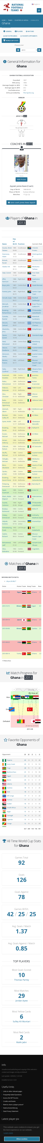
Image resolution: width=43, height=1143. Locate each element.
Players (20, 31)
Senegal (10, 815)
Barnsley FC (36, 484)
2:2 (40, 653)
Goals (21, 875)
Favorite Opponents (29, 36)
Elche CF (35, 509)
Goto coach (22, 202)
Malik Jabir (21, 1042)
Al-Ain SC (35, 490)
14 (25, 815)
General (9, 31)
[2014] (39, 50)
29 (25, 764)
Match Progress (11, 36)
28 (25, 768)
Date (4, 586)
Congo (9, 823)
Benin (9, 780)
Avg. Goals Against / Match (21, 943)
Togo (9, 768)
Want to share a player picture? (13, 1104)
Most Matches (21, 991)
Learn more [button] (8, 1133)
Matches (30, 31)
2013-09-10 (6, 620)
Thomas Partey (21, 979)
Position (21, 244)
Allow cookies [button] (21, 1139)
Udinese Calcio (37, 400)
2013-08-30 (6, 642)
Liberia (9, 784)
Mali (8, 792)
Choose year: (19, 45)
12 (25, 823)
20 (25, 780)
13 (25, 819)
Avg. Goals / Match (21, 926)
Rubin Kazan (36, 388)
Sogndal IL (35, 549)
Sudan (9, 804)
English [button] (36, 4)
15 (25, 812)
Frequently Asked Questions (12, 1095)
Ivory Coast (11, 764)
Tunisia (9, 800)
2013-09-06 (6, 628)
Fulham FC (35, 428)
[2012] (18, 50)
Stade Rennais (37, 285)
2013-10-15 (6, 606)
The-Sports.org (28, 93)
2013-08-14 (6, 653)
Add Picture (21, 179)
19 (25, 784)
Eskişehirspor (37, 329)
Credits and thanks (9, 1101)
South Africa (11, 808)
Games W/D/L (21, 909)
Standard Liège (37, 335)
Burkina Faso (11, 772)
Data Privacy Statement (10, 1111)
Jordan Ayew (21, 1000)
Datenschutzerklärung (10, 1108)
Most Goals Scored (21, 970)
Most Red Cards (21, 1032)
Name (4, 244)
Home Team (21, 586)
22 (25, 776)
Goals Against (21, 892)
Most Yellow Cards (21, 1011)
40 (25, 760)
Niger (9, 812)
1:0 (40, 642)
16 (25, 804)
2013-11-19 (6, 592)
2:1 (40, 592)
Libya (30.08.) (11, 581)
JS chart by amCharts (32, 726)
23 (25, 772)
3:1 (40, 620)
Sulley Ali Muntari (21, 1021)
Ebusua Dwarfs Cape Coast (36, 362)
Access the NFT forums (10, 1098)
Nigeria (9, 760)
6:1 (40, 606)
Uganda (10, 819)
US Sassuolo (36, 446)
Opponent (6, 754)
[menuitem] (26, 689)
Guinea (9, 788)
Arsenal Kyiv (36, 521)
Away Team (31, 586)
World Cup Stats (12, 41)
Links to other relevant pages (12, 1091)
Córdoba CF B (37, 260)
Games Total (21, 858)
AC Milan (35, 415)
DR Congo (10, 796)
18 (25, 788)
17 (25, 796)
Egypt (9, 776)
